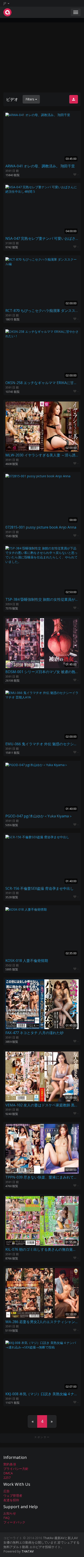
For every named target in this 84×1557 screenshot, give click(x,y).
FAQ (6, 1518)
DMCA (8, 1473)
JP (5, 3)
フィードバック (14, 1522)
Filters (30, 99)
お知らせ (9, 1513)
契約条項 (9, 1464)
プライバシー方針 (15, 1468)
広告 (6, 1491)
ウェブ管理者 (12, 1495)
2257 (7, 1477)
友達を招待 (11, 1500)
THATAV (28, 1551)
